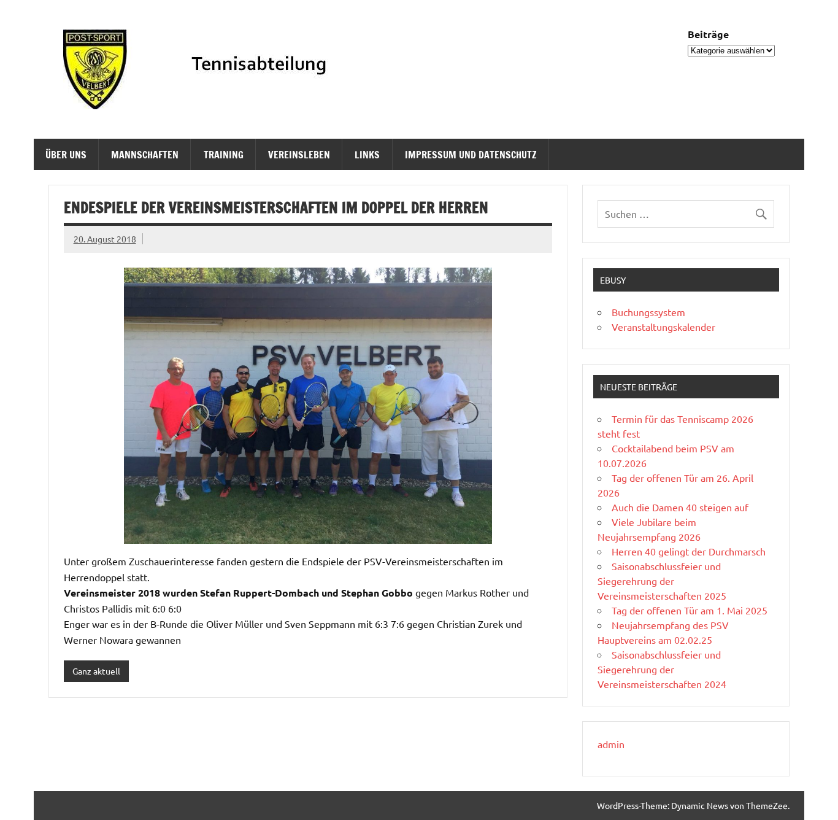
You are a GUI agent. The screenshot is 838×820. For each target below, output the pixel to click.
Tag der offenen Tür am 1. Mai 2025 (689, 610)
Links (367, 154)
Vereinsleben (299, 154)
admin (611, 744)
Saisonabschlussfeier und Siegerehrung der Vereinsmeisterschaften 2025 (662, 580)
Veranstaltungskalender (663, 326)
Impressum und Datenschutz (471, 154)
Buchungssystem (648, 312)
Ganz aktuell (96, 670)
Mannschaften (145, 154)
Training (224, 154)
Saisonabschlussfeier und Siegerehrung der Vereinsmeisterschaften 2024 (662, 669)
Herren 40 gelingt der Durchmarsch (689, 551)
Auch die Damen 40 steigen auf (680, 507)
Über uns (65, 154)
